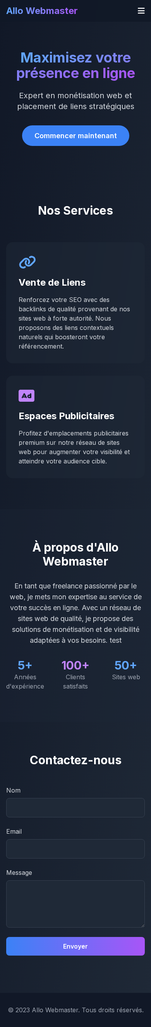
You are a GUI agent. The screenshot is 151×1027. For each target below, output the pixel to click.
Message (19, 872)
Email (14, 831)
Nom (13, 790)
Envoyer (75, 946)
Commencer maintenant (75, 136)
